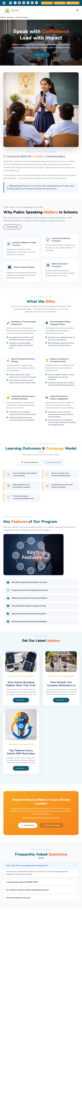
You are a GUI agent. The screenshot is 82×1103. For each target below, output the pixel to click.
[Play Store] (36, 3)
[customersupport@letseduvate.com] (4, 2)
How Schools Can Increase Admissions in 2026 (61, 685)
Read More (19, 700)
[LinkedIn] (28, 3)
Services (10, 17)
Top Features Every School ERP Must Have (21, 752)
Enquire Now (40, 55)
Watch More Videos (52, 825)
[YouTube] (24, 3)
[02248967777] (10, 2)
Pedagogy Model (54, 462)
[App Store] (32, 3)
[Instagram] (19, 3)
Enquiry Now (29, 825)
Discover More (12, 227)
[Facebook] (15, 3)
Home (2, 17)
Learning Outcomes (31, 462)
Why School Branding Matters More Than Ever (21, 684)
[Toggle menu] (77, 10)
